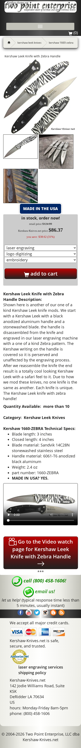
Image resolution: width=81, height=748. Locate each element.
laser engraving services (40, 667)
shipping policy (32, 672)
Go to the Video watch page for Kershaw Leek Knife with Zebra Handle (42, 549)
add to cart (43, 273)
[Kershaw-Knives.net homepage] (7, 42)
